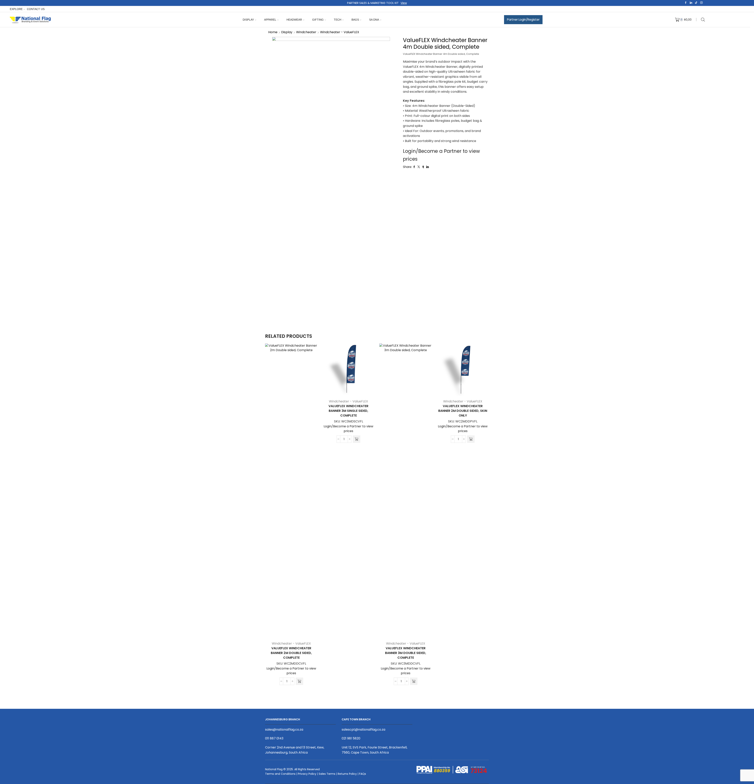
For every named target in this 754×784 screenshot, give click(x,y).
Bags (355, 19)
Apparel (270, 19)
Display (248, 19)
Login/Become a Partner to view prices (291, 670)
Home (272, 32)
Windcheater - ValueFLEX (339, 32)
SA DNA (374, 19)
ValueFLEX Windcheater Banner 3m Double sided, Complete (405, 653)
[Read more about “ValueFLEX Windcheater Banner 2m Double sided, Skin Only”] (471, 439)
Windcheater (306, 32)
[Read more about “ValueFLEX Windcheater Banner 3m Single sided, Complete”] (356, 439)
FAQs (362, 774)
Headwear (294, 19)
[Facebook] (685, 2)
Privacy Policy (307, 774)
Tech (337, 19)
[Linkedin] (691, 2)
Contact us (36, 9)
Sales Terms (327, 774)
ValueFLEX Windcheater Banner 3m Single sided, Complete (348, 411)
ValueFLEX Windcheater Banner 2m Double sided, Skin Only (462, 411)
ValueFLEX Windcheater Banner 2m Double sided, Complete (291, 653)
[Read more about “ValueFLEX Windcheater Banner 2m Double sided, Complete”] (299, 681)
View (404, 3)
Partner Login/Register (523, 19)
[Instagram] (701, 2)
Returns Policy (347, 774)
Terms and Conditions (280, 774)
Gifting (318, 19)
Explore (16, 9)
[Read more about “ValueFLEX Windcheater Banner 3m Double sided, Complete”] (413, 681)
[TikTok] (696, 2)
